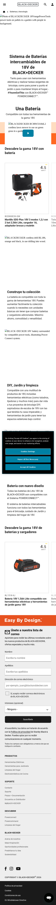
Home (4, 11)
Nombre (8, 652)
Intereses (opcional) (14, 703)
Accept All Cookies (28, 467)
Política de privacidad (20, 732)
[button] (28, 133)
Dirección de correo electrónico (19, 679)
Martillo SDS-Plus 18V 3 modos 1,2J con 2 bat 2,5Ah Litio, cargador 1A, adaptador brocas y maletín (26, 222)
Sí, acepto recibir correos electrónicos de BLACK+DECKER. (27, 695)
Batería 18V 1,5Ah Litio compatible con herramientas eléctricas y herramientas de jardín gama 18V (26, 601)
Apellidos (9, 665)
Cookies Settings (28, 451)
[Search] (45, 4)
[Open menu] (4, 4)
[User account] (52, 4)
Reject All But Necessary (28, 459)
